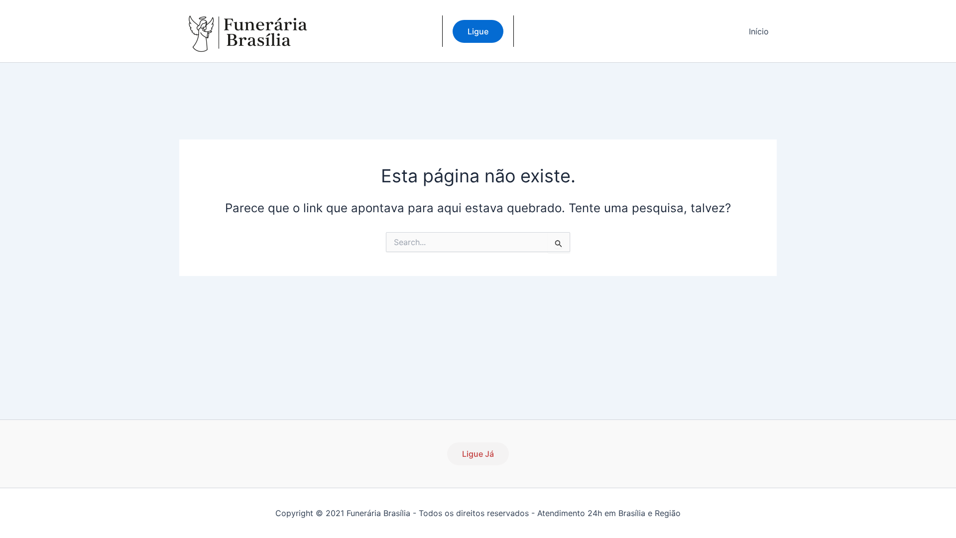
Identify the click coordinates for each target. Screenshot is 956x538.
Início (759, 31)
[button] (478, 31)
